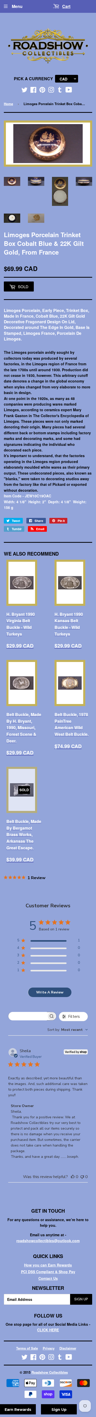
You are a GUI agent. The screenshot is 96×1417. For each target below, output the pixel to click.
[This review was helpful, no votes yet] (72, 1177)
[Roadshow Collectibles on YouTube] (69, 90)
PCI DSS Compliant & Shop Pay (48, 1271)
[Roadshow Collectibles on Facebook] (33, 90)
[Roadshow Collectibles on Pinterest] (42, 90)
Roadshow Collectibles (49, 1372)
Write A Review (49, 992)
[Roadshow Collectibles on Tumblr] (60, 90)
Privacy (49, 1348)
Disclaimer (67, 1348)
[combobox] (67, 1029)
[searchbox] (27, 1016)
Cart (66, 6)
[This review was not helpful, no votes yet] (82, 1177)
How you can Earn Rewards (48, 1265)
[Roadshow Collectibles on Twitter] (25, 90)
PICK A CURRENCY (33, 79)
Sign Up (81, 1299)
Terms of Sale (27, 1348)
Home (8, 103)
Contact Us (48, 1278)
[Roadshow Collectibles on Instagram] (51, 90)
